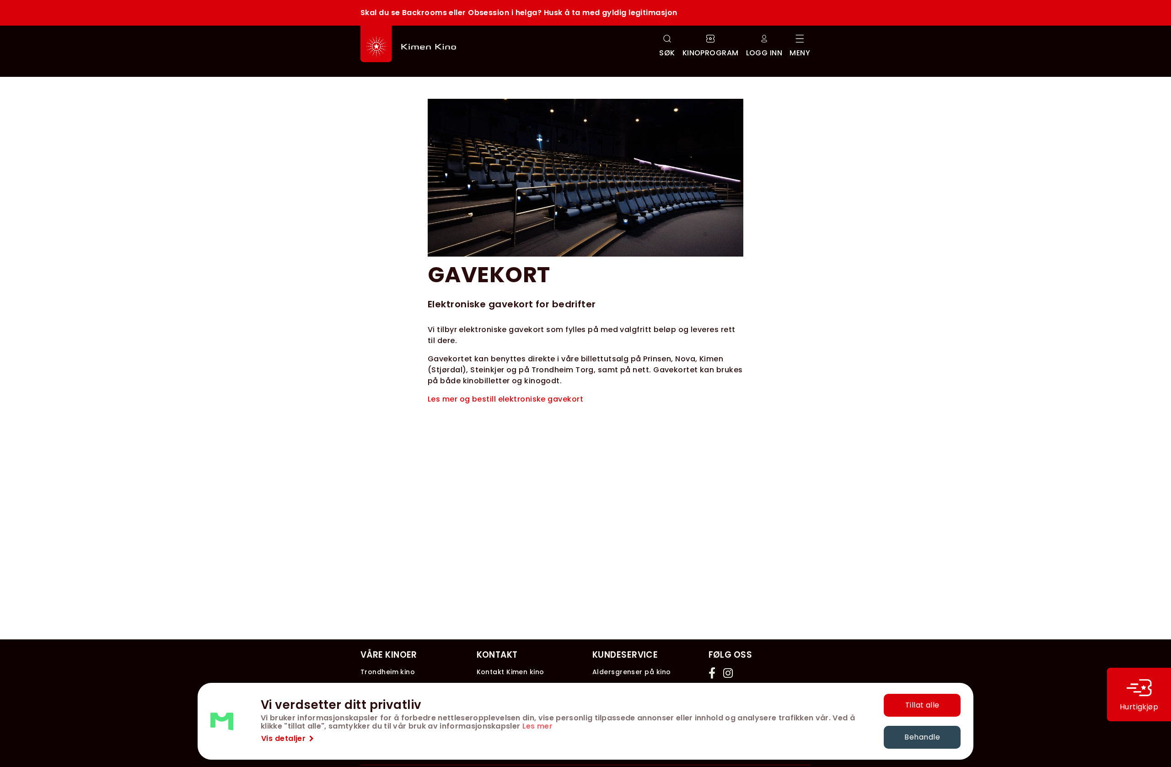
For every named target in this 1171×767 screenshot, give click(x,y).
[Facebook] (714, 672)
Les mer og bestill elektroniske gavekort (505, 399)
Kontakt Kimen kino (510, 671)
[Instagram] (728, 672)
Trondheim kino (387, 671)
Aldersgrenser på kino (631, 671)
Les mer (537, 726)
